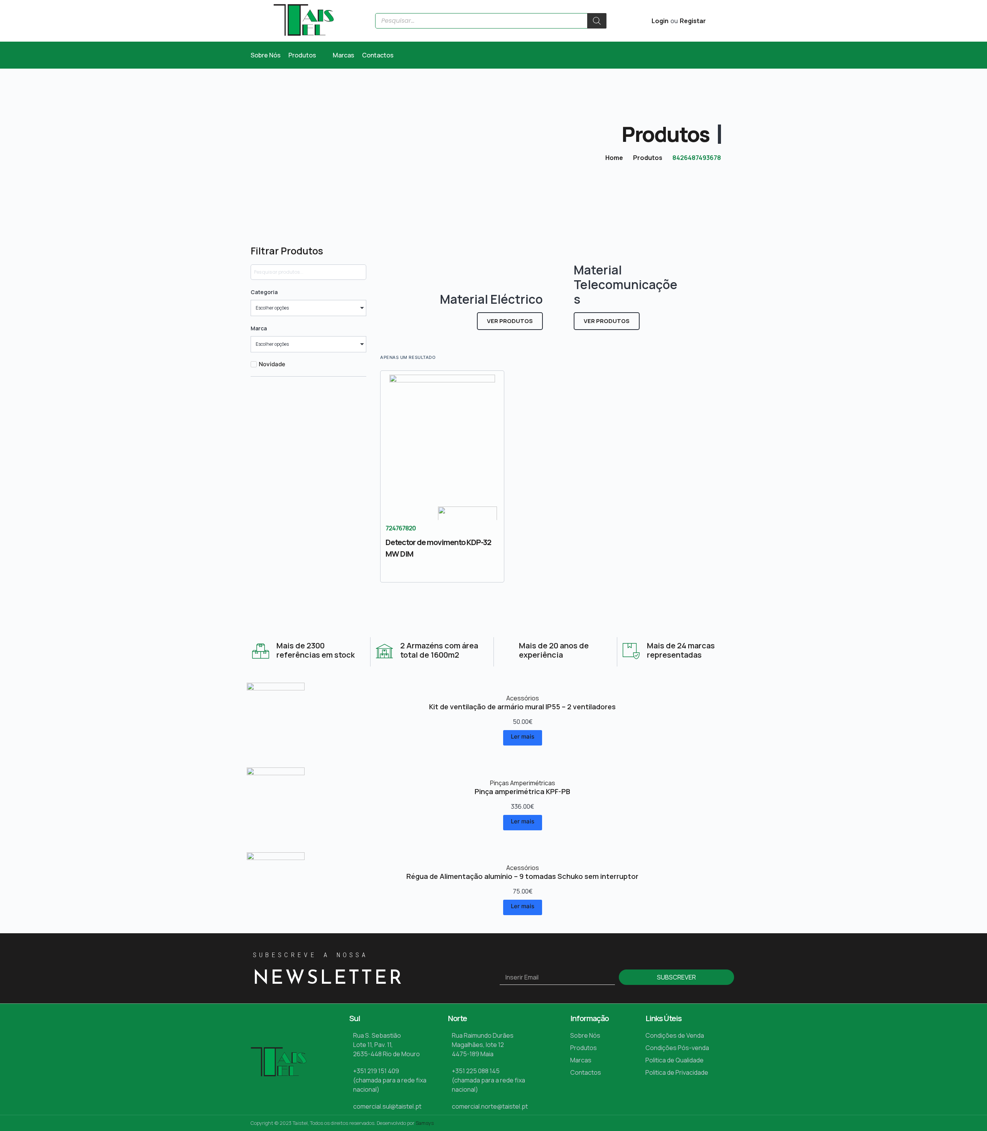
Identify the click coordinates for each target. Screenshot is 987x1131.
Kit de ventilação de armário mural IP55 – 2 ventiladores (522, 706)
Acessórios (522, 698)
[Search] (596, 21)
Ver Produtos (510, 321)
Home (614, 157)
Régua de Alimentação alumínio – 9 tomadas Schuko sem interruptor (522, 876)
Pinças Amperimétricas (522, 783)
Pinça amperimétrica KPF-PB (522, 791)
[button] (307, 55)
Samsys (425, 1122)
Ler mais (522, 736)
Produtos (647, 157)
